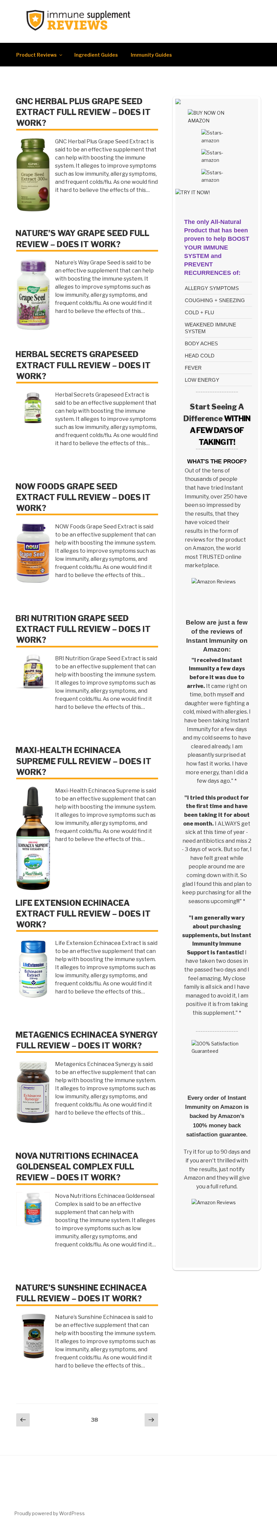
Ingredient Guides (96, 55)
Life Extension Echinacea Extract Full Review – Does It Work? (83, 913)
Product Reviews (36, 55)
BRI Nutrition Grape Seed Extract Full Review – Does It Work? (83, 629)
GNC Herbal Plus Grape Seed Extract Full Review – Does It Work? (83, 112)
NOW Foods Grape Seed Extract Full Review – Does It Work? (83, 497)
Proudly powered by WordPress (49, 1513)
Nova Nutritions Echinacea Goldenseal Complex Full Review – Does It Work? (77, 1166)
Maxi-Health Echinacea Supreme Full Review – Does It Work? (83, 761)
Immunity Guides (151, 55)
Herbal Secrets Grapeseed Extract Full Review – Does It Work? (83, 365)
